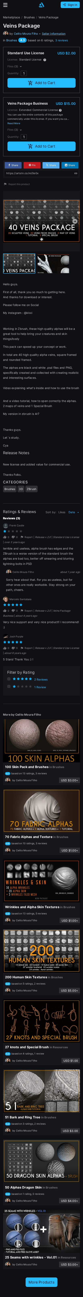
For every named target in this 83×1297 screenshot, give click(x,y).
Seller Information (54, 33)
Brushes (11, 40)
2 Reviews (41, 679)
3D (21, 489)
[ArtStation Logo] (41, 4)
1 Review (40, 687)
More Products (41, 1282)
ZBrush (31, 489)
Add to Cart (45, 83)
